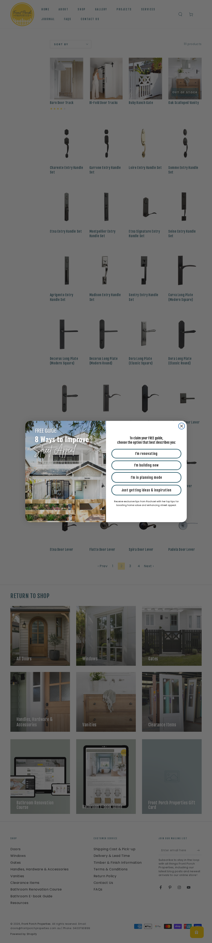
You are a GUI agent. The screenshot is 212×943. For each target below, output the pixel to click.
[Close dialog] (181, 426)
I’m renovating (146, 454)
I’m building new (146, 465)
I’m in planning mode (146, 477)
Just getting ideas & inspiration (146, 490)
